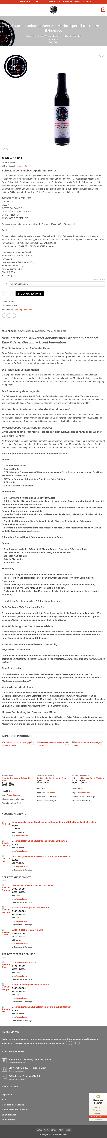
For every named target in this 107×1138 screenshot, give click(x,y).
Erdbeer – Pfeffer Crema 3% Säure (52, 778)
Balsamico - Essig (48, 35)
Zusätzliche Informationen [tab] (31, 331)
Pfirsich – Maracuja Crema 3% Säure (88, 778)
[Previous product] (56, 41)
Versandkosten (22, 166)
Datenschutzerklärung (13, 1105)
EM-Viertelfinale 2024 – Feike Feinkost (27, 1068)
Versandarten (8, 1120)
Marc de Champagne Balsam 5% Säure (16, 779)
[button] (3, 10)
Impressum (7, 1095)
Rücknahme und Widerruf (14, 1110)
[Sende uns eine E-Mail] (77, 1043)
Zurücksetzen (99, 279)
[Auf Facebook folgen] (68, 1043)
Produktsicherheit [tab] (56, 331)
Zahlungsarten (9, 1115)
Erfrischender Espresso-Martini (24, 1076)
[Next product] (51, 41)
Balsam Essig (16, 310)
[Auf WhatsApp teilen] (4, 315)
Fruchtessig (72, 35)
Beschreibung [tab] (9, 331)
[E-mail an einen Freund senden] (14, 315)
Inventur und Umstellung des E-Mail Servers (30, 1060)
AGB (4, 1100)
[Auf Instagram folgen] (73, 1043)
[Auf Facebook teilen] (9, 315)
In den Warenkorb (29, 294)
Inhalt (4, 284)
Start (30, 35)
